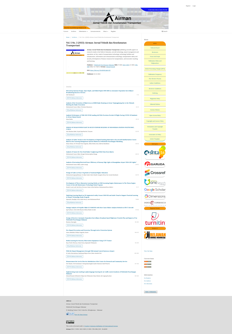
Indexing (155, 93)
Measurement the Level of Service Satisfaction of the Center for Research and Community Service (96, 261)
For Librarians (148, 283)
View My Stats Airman (80, 314)
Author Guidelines (155, 83)
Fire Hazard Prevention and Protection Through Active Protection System (89, 230)
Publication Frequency (155, 74)
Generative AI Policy (155, 134)
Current (65, 31)
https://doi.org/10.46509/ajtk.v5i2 (100, 70)
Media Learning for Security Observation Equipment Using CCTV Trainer (89, 240)
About (105, 31)
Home (68, 37)
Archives (73, 31)
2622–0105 (126, 65)
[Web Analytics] (70, 314)
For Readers (147, 278)
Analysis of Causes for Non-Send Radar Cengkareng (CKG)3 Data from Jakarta (90, 152)
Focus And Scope (155, 56)
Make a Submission (150, 292)
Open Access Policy (155, 115)
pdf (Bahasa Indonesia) (75, 110)
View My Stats (148, 251)
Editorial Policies (155, 104)
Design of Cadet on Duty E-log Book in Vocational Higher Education (87, 173)
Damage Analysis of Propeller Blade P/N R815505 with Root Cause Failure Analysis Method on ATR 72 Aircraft (99, 207)
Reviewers (155, 52)
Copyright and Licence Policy (155, 121)
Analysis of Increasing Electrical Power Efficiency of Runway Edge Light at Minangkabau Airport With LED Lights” (101, 162)
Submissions (83, 31)
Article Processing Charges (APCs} (155, 69)
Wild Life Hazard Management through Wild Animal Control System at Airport (90, 251)
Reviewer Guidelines (155, 88)
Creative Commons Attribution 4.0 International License (101, 326)
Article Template (155, 139)
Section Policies (155, 110)
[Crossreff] (155, 176)
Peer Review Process (155, 79)
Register (113, 31)
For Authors (147, 281)
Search (165, 31)
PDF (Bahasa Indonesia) (75, 98)
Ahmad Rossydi (110, 67)
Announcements (95, 31)
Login (194, 6)
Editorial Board (155, 48)
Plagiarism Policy (155, 98)
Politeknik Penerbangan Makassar (104, 65)
